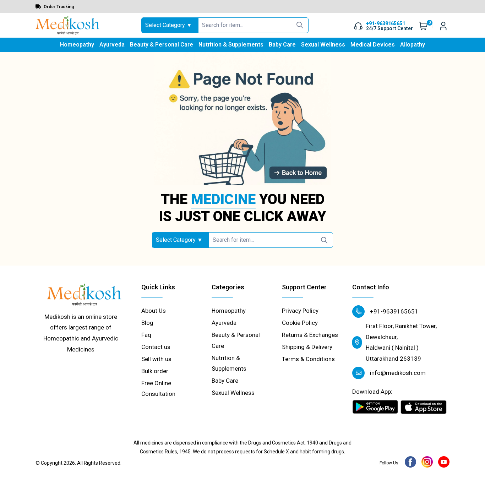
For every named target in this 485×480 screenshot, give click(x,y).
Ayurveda (112, 44)
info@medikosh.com (397, 372)
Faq (146, 334)
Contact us (155, 346)
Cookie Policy (300, 322)
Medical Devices (372, 44)
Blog (147, 322)
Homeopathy (77, 44)
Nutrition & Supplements (230, 44)
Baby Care (282, 44)
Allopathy (412, 44)
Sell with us (156, 358)
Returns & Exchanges (310, 334)
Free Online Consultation (158, 389)
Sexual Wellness (323, 44)
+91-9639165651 (393, 311)
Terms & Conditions (308, 358)
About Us (153, 310)
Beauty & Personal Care (161, 44)
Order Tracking (58, 6)
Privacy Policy (300, 310)
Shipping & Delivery (307, 346)
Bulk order (154, 371)
